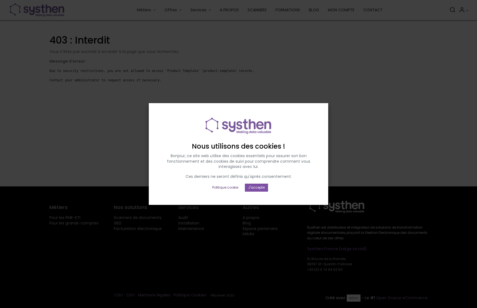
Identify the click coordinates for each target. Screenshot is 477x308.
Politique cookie (225, 187)
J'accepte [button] (256, 187)
